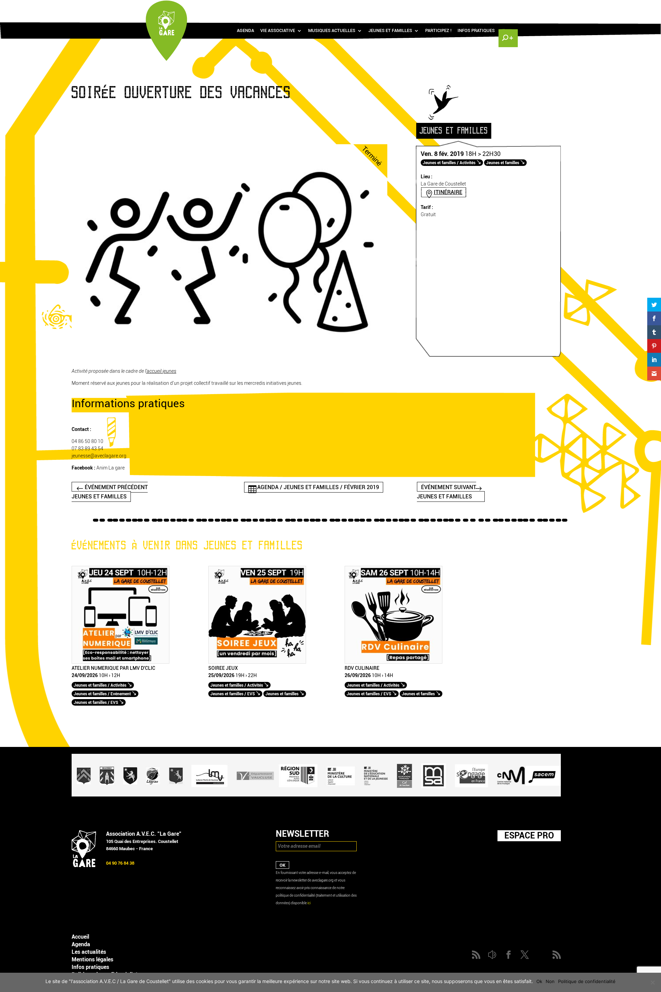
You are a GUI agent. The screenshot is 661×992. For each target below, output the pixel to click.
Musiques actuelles (331, 30)
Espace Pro (529, 835)
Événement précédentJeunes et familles (110, 492)
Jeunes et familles (390, 30)
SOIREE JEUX (223, 668)
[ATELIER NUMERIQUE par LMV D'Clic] (120, 662)
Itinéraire (448, 192)
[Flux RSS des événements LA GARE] (507, 7)
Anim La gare (110, 468)
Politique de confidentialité (587, 981)
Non (550, 981)
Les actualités (89, 952)
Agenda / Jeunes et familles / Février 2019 (318, 487)
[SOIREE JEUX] (257, 662)
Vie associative (277, 30)
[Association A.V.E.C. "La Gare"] (84, 865)
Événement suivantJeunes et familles (446, 492)
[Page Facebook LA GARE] (476, 7)
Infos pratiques (476, 30)
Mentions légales (92, 959)
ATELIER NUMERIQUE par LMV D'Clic (113, 668)
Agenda (245, 30)
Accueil (80, 936)
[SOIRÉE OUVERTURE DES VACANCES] (229, 353)
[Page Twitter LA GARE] (486, 7)
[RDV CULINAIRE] (393, 662)
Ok (539, 981)
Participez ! (438, 30)
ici (309, 903)
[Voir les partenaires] (316, 795)
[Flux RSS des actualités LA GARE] (456, 7)
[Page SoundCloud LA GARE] (466, 7)
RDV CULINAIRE (362, 668)
